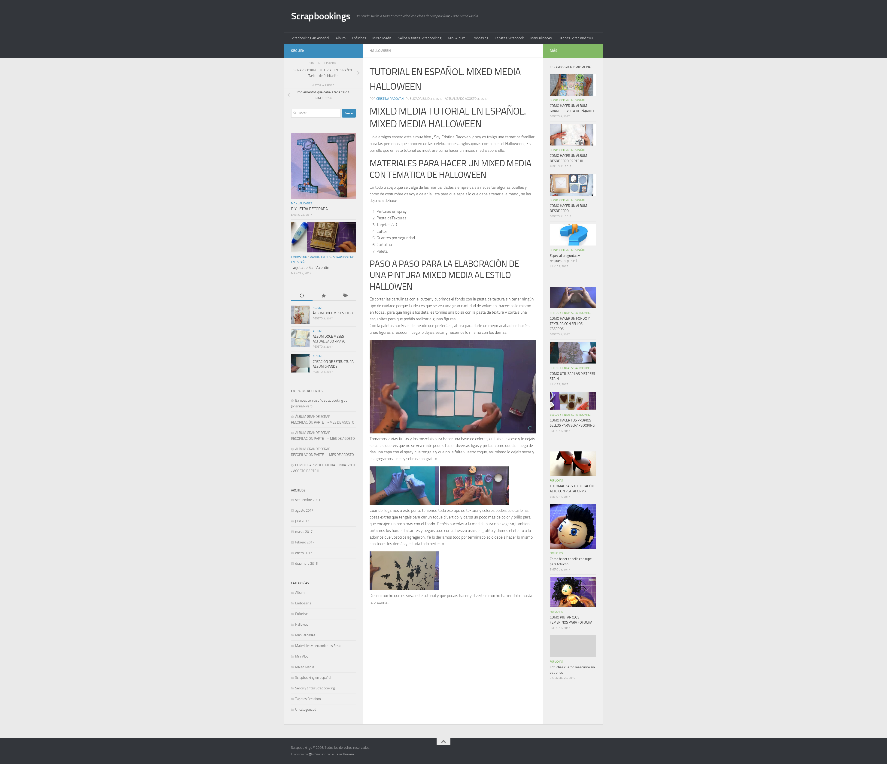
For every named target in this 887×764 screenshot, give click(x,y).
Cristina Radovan (390, 99)
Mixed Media (382, 38)
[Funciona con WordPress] (310, 754)
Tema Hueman (344, 754)
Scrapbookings (321, 16)
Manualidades (541, 38)
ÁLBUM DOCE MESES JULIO (333, 313)
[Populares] (323, 296)
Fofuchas (359, 38)
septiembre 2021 (307, 500)
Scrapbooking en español (310, 38)
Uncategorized (305, 709)
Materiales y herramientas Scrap (318, 646)
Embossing (480, 38)
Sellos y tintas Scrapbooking (419, 38)
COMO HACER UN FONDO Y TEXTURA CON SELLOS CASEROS (570, 323)
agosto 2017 (304, 510)
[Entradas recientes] (302, 296)
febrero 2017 (304, 542)
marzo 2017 (304, 532)
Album (341, 38)
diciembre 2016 (306, 563)
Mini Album (456, 38)
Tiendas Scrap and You (575, 38)
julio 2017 (302, 521)
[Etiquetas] (345, 296)
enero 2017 (303, 553)
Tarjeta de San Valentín (310, 267)
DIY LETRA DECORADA (309, 208)
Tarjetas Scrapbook (509, 38)
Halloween (380, 51)
